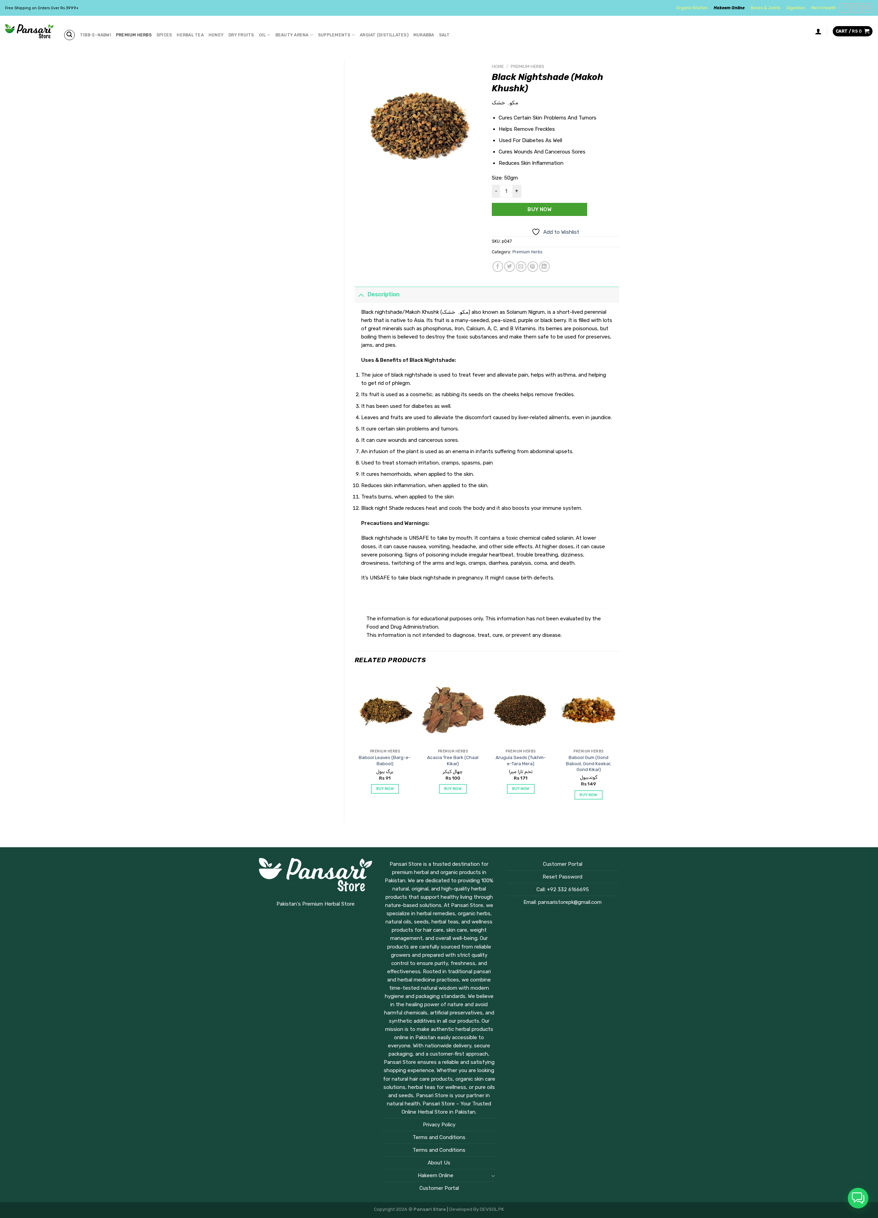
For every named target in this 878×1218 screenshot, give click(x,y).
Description (384, 294)
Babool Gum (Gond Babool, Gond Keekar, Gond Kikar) (588, 763)
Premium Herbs (134, 35)
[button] (858, 1198)
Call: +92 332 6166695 (562, 889)
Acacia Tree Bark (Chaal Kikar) (452, 760)
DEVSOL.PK (492, 1209)
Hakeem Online (729, 7)
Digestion (795, 7)
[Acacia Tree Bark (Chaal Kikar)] (452, 709)
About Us (439, 1163)
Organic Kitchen (692, 7)
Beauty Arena (292, 35)
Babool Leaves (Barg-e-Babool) (385, 760)
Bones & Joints (765, 7)
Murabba (423, 35)
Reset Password (562, 877)
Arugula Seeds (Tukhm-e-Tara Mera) (521, 760)
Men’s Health (823, 7)
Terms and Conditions (439, 1137)
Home (498, 66)
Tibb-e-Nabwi (95, 35)
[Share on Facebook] (498, 266)
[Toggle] (361, 294)
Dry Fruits (241, 35)
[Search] (69, 35)
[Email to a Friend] (521, 266)
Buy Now (539, 209)
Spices (164, 35)
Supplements (334, 35)
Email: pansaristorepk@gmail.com (562, 902)
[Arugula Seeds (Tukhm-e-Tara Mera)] (520, 709)
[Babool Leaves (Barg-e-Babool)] (384, 709)
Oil (262, 35)
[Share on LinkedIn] (544, 266)
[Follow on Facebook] (844, 8)
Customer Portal (439, 1188)
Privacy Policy (439, 1125)
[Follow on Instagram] (856, 8)
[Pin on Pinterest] (532, 266)
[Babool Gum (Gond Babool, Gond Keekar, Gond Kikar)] (588, 709)
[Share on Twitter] (509, 266)
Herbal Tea (190, 35)
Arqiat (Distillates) (384, 35)
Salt (444, 35)
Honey (216, 35)
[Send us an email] (867, 8)
